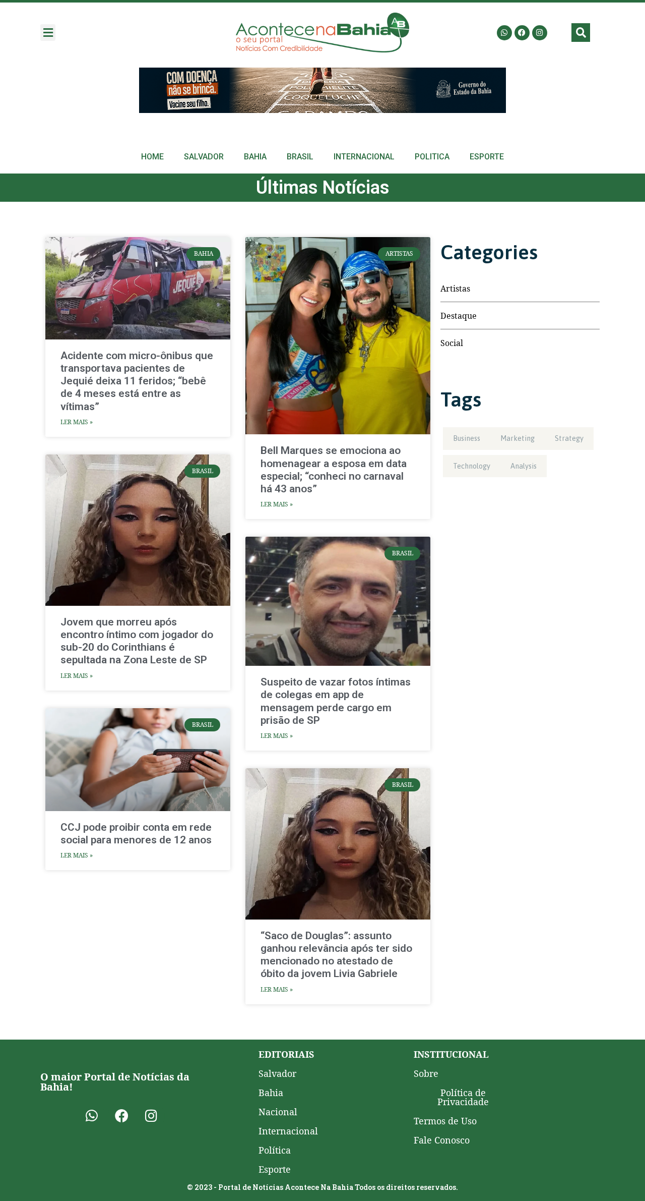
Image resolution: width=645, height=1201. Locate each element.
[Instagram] (539, 32)
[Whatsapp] (504, 32)
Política (275, 1150)
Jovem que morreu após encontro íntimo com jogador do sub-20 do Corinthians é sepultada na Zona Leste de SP (136, 641)
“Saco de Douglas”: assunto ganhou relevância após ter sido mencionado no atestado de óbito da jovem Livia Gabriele (336, 955)
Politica (432, 156)
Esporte (487, 156)
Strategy (569, 438)
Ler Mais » (76, 422)
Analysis (523, 466)
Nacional (278, 1112)
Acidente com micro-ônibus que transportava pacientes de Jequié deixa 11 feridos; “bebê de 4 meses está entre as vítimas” (136, 381)
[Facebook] (522, 32)
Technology (471, 466)
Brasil (300, 156)
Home (152, 156)
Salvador (204, 156)
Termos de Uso (445, 1121)
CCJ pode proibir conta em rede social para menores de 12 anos (136, 833)
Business (466, 438)
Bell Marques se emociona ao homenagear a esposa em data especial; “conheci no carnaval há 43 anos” (334, 469)
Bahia (255, 156)
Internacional (364, 156)
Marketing (517, 438)
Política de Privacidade (463, 1097)
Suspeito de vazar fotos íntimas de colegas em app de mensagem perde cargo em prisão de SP (336, 701)
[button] (47, 32)
